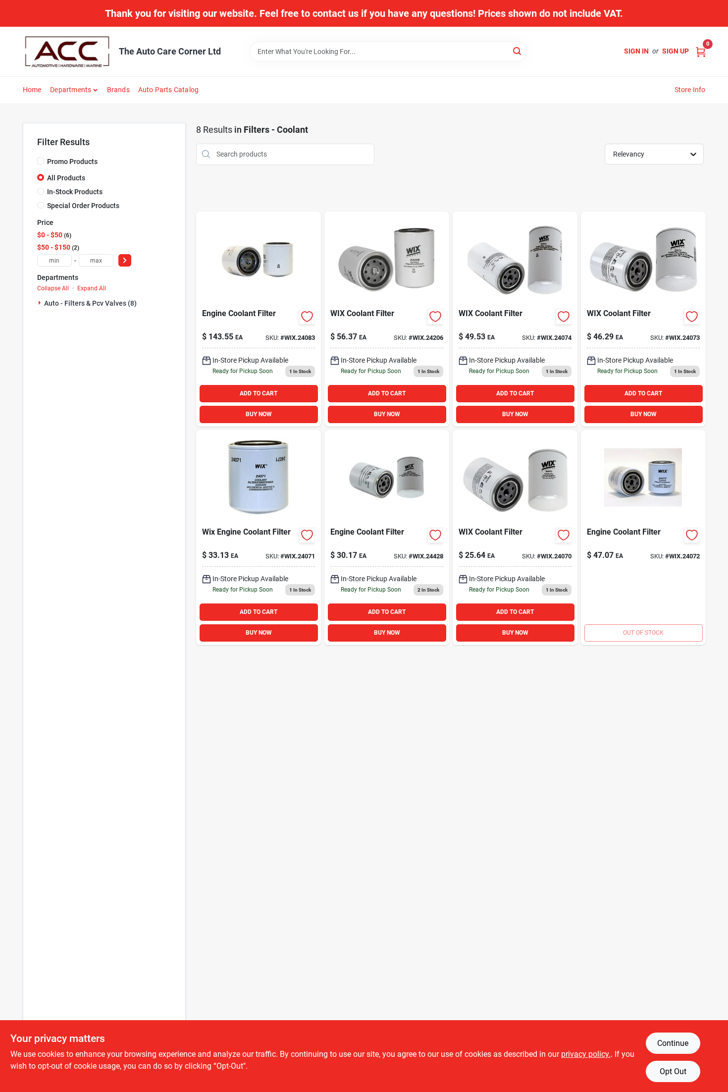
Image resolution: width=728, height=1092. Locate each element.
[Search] (518, 51)
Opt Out (673, 1071)
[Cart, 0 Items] (701, 51)
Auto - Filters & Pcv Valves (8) (90, 303)
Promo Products (72, 161)
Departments (70, 90)
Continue (672, 1043)
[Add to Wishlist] (307, 317)
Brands (118, 90)
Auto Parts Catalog (168, 90)
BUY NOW (259, 414)
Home (32, 90)
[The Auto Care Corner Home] (67, 51)
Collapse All (53, 288)
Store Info (690, 90)
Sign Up (675, 51)
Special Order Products (83, 205)
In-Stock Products (75, 191)
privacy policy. (586, 1054)
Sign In (636, 51)
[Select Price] (124, 260)
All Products (66, 177)
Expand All (91, 288)
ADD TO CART (258, 393)
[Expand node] (41, 303)
